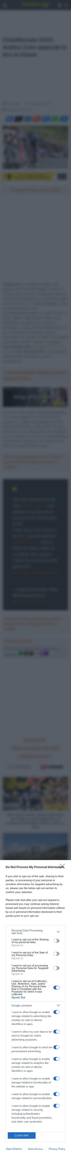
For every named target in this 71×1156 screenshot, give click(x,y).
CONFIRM (22, 1135)
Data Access (35, 1148)
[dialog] (35, 1008)
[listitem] (35, 931)
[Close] (63, 867)
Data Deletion (14, 1148)
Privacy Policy (57, 1148)
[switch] (56, 941)
